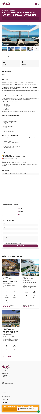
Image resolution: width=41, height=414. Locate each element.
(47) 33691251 (4, 380)
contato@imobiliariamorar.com (7, 383)
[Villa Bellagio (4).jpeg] (4, 49)
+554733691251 (5, 376)
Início (3, 10)
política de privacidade (28, 406)
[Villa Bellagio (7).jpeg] (23, 49)
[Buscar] (35, 4)
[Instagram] (2, 402)
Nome (4, 223)
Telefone (4, 231)
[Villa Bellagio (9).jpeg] (11, 49)
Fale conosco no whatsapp (38, 411)
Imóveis (6, 10)
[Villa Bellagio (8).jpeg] (30, 49)
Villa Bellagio (12, 10)
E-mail (4, 227)
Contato (3, 395)
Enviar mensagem (20, 245)
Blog (2, 393)
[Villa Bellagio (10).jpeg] (17, 49)
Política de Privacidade (6, 396)
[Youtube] (6, 402)
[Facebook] (3, 402)
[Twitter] (5, 402)
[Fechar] (37, 409)
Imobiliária (4, 392)
